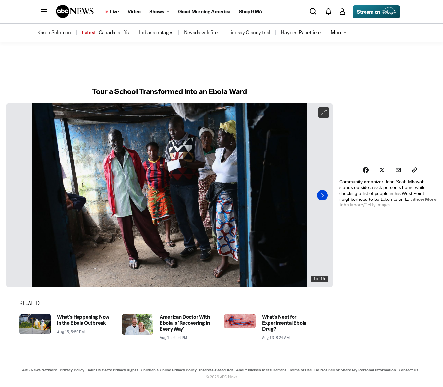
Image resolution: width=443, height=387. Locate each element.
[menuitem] (54, 32)
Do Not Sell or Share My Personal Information (355, 370)
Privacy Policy (72, 370)
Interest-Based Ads (216, 370)
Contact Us (408, 370)
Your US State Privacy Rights (112, 370)
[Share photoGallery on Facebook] (366, 170)
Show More (425, 199)
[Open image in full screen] (323, 112)
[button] (44, 11)
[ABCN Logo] (75, 11)
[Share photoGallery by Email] (398, 170)
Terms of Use (300, 370)
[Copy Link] (414, 170)
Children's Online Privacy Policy (169, 370)
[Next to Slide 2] (322, 195)
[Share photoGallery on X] (382, 170)
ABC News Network (39, 370)
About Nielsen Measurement (261, 370)
